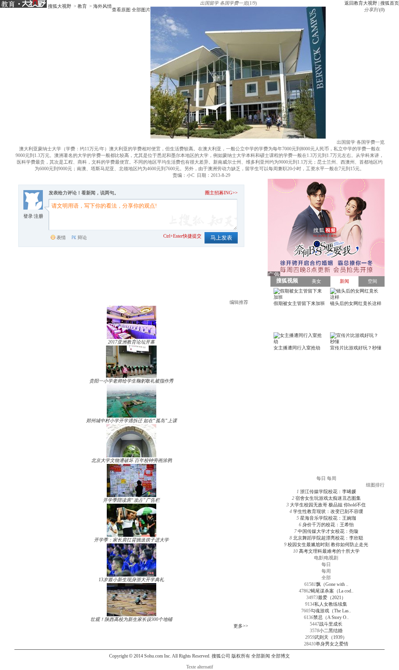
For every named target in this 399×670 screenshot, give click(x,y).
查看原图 (121, 9)
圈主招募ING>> (221, 193)
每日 (326, 564)
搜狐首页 (389, 3)
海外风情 (102, 6)
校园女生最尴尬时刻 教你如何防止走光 (328, 544)
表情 (61, 237)
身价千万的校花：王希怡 (328, 524)
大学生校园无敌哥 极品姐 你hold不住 (328, 505)
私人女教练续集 (330, 604)
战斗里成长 (331, 624)
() (382, 9)
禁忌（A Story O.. (331, 617)
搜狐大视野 (59, 6)
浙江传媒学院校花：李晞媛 (328, 491)
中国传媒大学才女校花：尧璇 (328, 531)
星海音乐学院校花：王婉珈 (328, 518)
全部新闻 (260, 656)
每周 (326, 571)
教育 (82, 6)
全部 (326, 577)
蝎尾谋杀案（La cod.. (332, 591)
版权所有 (240, 656)
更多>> (240, 626)
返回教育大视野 (360, 3)
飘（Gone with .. (332, 584)
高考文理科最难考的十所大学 (329, 551)
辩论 (82, 237)
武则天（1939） (330, 637)
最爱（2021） (332, 597)
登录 (28, 216)
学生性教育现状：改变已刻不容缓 (328, 511)
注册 (38, 216)
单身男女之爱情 (332, 644)
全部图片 (141, 9)
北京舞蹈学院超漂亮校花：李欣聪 (328, 538)
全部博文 (280, 656)
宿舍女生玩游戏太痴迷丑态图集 (328, 498)
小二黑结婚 (331, 630)
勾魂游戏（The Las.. (331, 611)
